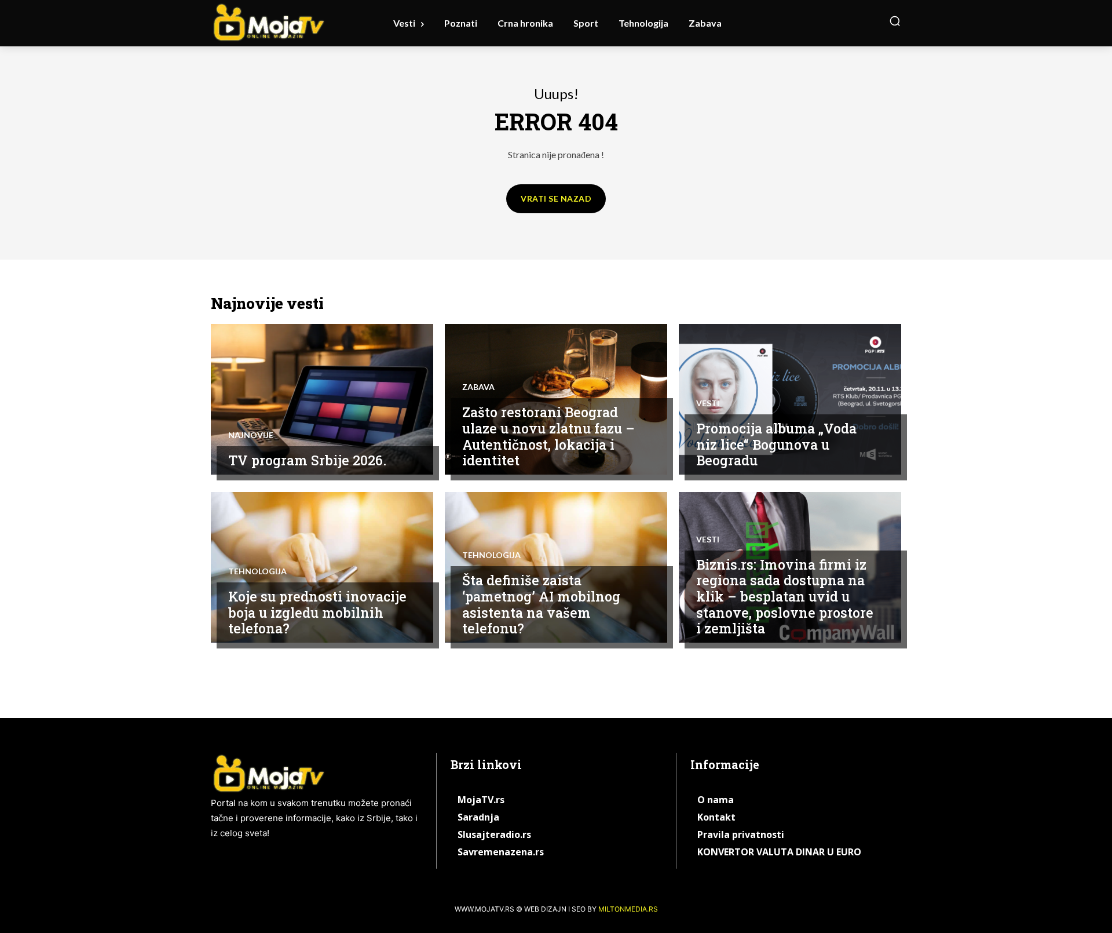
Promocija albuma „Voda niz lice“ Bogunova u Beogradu (776, 444)
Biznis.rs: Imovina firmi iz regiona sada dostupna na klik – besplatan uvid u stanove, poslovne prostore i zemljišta (784, 596)
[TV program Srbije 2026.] (322, 399)
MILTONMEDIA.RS (628, 909)
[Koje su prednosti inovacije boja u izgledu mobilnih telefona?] (322, 567)
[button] (894, 20)
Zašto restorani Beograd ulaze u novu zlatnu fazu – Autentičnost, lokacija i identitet (548, 436)
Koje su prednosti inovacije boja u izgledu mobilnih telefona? (317, 612)
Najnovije (250, 435)
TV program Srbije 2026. (307, 460)
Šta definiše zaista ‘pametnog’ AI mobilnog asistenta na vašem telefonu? (541, 604)
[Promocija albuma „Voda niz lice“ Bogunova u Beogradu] (790, 399)
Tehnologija (257, 571)
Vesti (707, 403)
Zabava (478, 387)
